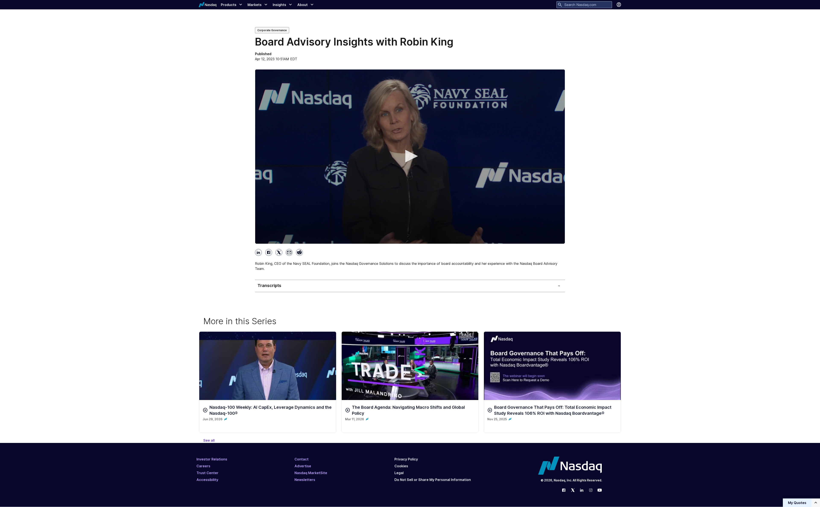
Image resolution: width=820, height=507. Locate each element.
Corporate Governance (272, 30)
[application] (410, 156)
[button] (410, 156)
